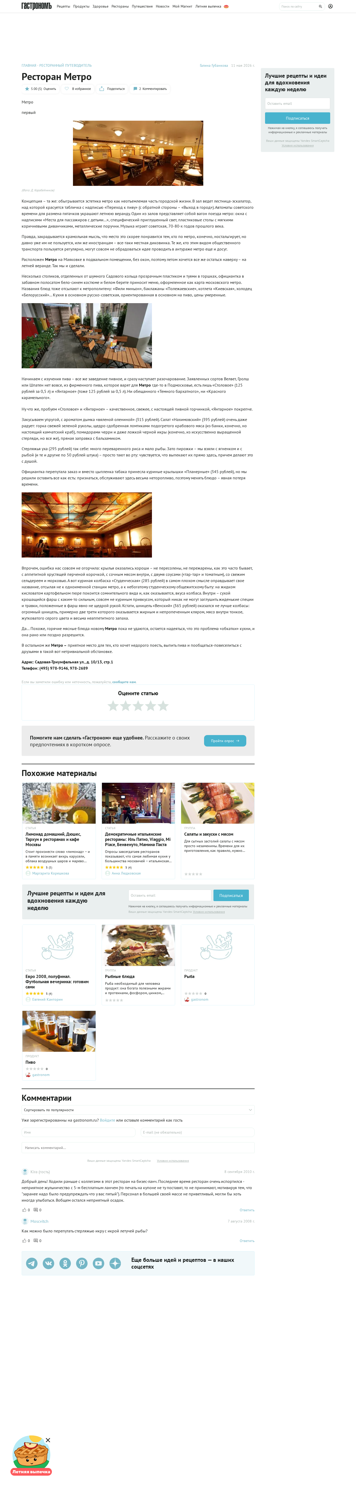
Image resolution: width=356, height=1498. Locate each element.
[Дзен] (115, 1263)
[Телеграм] (32, 1263)
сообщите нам (124, 682)
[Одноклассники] (65, 1263)
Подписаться (231, 895)
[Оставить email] (169, 895)
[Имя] (79, 1132)
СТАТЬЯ (31, 828)
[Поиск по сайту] (302, 6)
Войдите (107, 1120)
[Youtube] (98, 1263)
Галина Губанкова (214, 65)
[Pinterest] (82, 1263)
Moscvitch (39, 1221)
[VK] (48, 1263)
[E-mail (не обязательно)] (198, 1132)
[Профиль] (331, 6)
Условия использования (209, 912)
